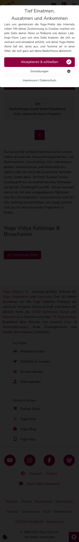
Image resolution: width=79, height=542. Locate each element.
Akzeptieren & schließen (39, 62)
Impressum (30, 80)
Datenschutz (48, 80)
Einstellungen (39, 71)
